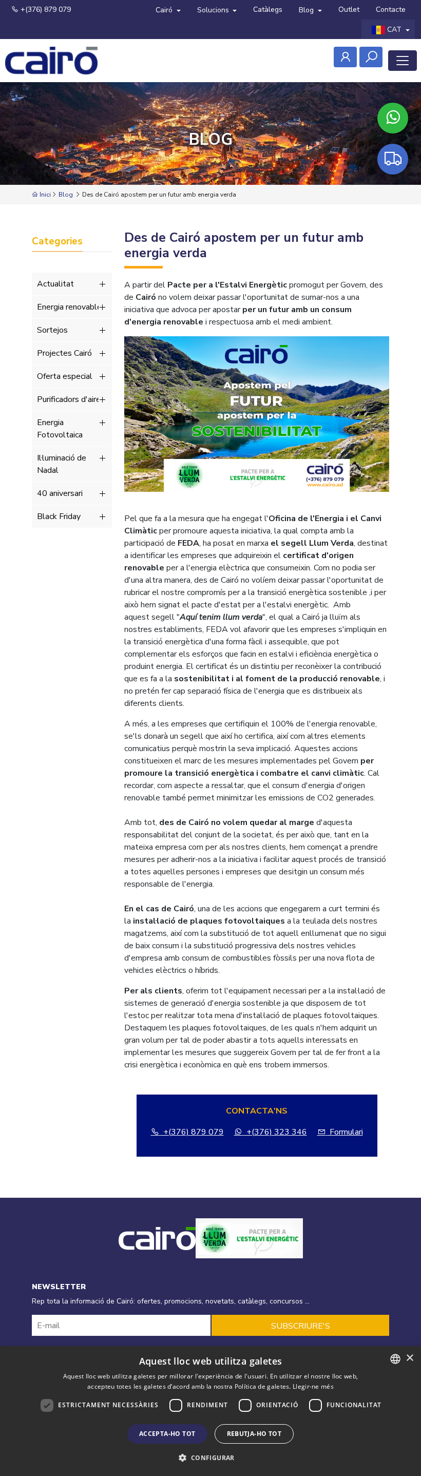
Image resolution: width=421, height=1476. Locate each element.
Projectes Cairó (64, 353)
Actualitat (55, 284)
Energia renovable (69, 307)
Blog (307, 10)
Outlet (348, 9)
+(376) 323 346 (275, 1132)
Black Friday (59, 516)
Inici (44, 194)
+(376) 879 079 (44, 9)
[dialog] (210, 1411)
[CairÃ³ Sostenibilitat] (249, 1250)
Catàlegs (267, 9)
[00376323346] (392, 118)
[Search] (370, 57)
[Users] (345, 57)
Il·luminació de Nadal (61, 464)
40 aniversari (60, 493)
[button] (210, 1457)
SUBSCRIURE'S (300, 1326)
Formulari (345, 1132)
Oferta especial (64, 376)
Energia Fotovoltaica (60, 428)
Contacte (391, 9)
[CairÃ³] (51, 60)
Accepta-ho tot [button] (167, 1433)
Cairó (165, 10)
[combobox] (395, 1359)
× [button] (409, 1358)
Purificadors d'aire (69, 399)
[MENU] (402, 60)
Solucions (214, 10)
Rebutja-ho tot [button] (254, 1433)
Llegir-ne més (313, 1386)
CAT (394, 29)
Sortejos (52, 330)
